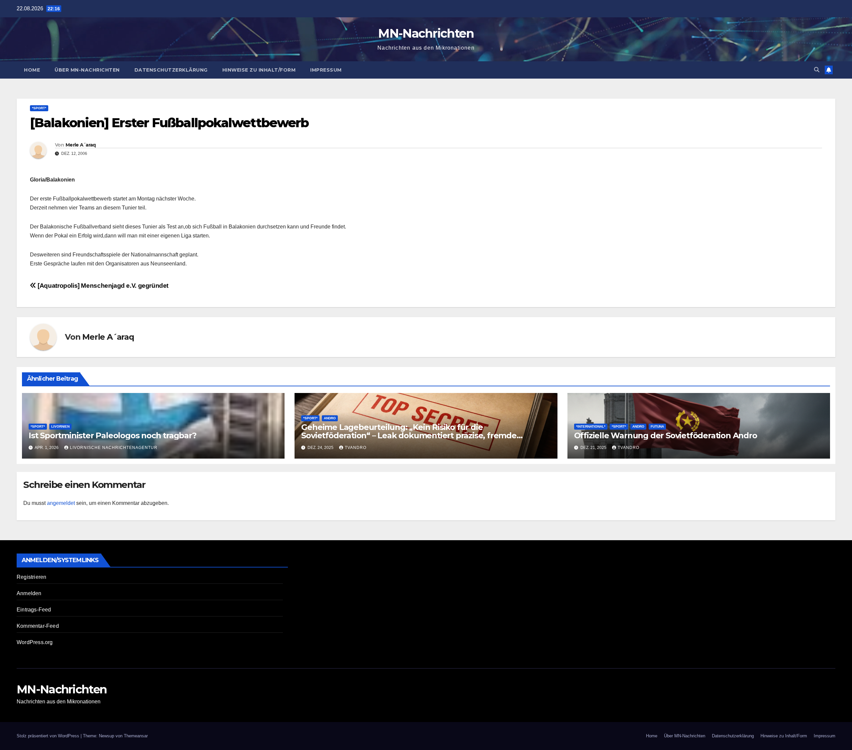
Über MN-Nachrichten (87, 70)
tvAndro (355, 447)
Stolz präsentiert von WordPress (49, 735)
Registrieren (31, 577)
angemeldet (61, 503)
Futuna (657, 426)
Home (32, 70)
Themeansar (136, 735)
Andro (330, 418)
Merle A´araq (81, 145)
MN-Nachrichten (426, 33)
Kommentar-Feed (38, 626)
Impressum (326, 70)
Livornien (60, 426)
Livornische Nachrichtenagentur (113, 447)
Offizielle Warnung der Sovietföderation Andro (665, 435)
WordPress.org (35, 642)
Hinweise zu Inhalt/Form (259, 70)
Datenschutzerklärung (171, 70)
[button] (816, 70)
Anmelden (29, 593)
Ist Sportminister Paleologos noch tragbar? (112, 435)
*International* (590, 426)
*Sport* (39, 108)
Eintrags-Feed (34, 609)
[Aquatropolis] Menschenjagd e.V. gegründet (102, 285)
